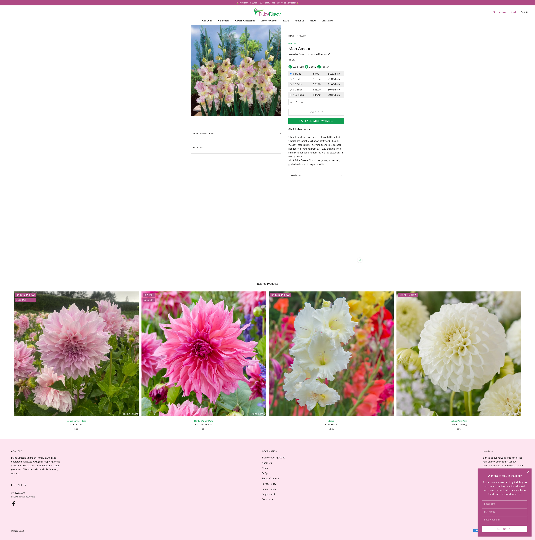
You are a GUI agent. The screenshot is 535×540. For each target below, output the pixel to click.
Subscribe (504, 529)
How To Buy (197, 147)
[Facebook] (13, 503)
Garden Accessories (245, 20)
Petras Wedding (459, 424)
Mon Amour (302, 36)
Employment (268, 494)
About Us (299, 20)
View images (296, 175)
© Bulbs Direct (17, 531)
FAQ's (286, 20)
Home (291, 36)
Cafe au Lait (76, 424)
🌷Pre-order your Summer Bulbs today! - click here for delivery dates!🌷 (267, 3)
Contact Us (327, 20)
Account (503, 12)
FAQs (265, 473)
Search (513, 12)
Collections (223, 20)
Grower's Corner (269, 20)
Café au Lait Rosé (203, 424)
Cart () (524, 12)
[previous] (9, 358)
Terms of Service (270, 478)
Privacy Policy (269, 483)
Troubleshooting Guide (273, 457)
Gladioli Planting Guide (202, 133)
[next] (526, 358)
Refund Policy (269, 488)
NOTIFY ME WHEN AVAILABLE (316, 120)
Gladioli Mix (331, 424)
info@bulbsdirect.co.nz (23, 496)
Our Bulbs (207, 20)
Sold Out (316, 112)
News (313, 20)
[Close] (528, 472)
